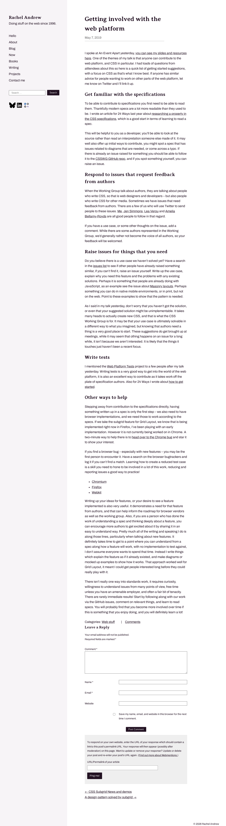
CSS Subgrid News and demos (108, 792)
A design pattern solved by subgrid (110, 797)
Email (89, 692)
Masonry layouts (161, 286)
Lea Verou (151, 211)
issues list (100, 266)
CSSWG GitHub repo (110, 159)
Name (89, 682)
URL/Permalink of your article (103, 761)
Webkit (96, 492)
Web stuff (108, 622)
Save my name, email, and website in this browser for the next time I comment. (152, 716)
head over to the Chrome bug (152, 437)
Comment (91, 649)
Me (119, 211)
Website (89, 703)
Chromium (99, 481)
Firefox (97, 487)
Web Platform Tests (120, 366)
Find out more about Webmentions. (158, 755)
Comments (132, 622)
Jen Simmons (133, 211)
